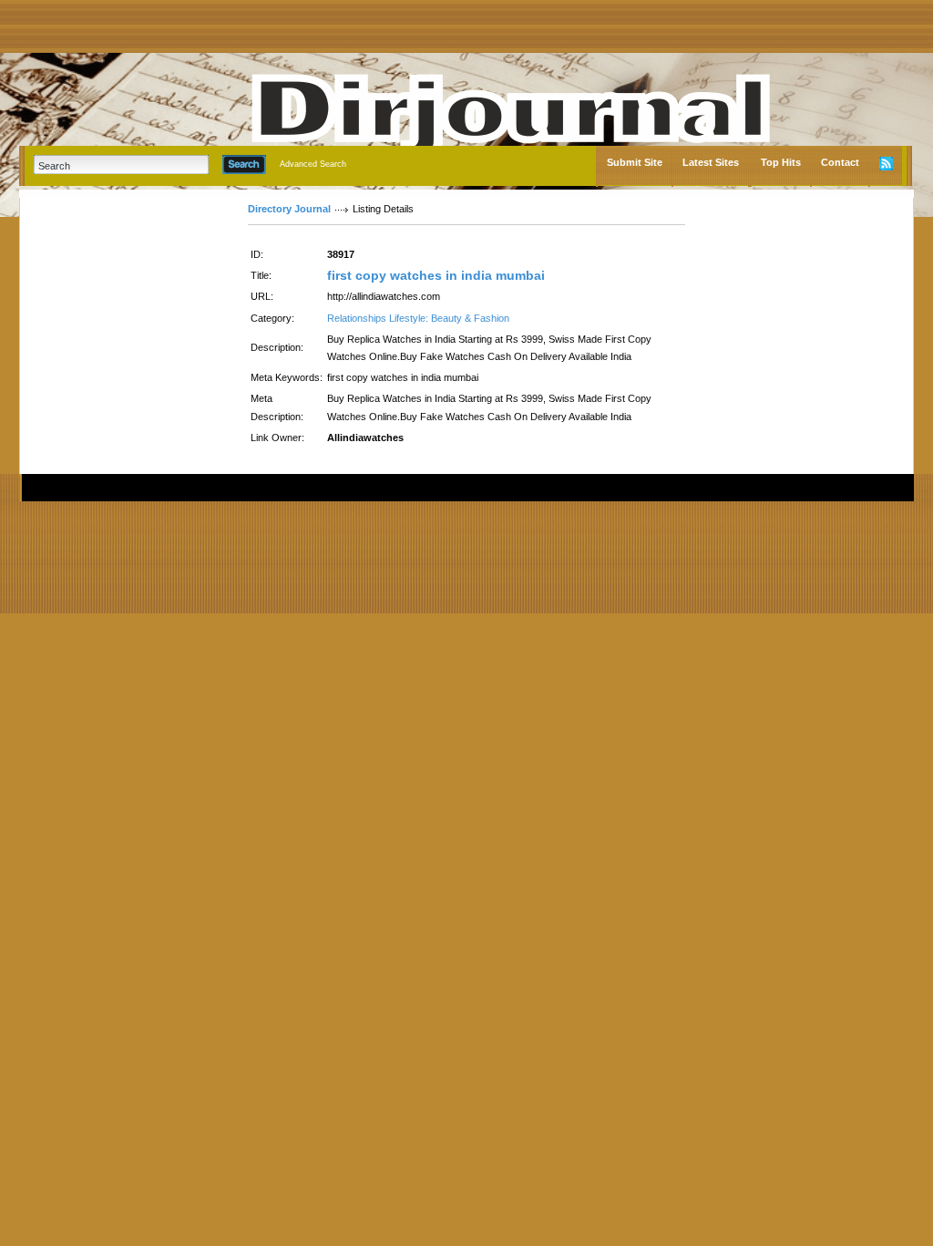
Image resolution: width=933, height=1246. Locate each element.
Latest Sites (710, 162)
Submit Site (634, 162)
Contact (840, 162)
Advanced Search (313, 164)
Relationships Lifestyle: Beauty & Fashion (418, 318)
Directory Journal (289, 208)
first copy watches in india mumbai (436, 275)
